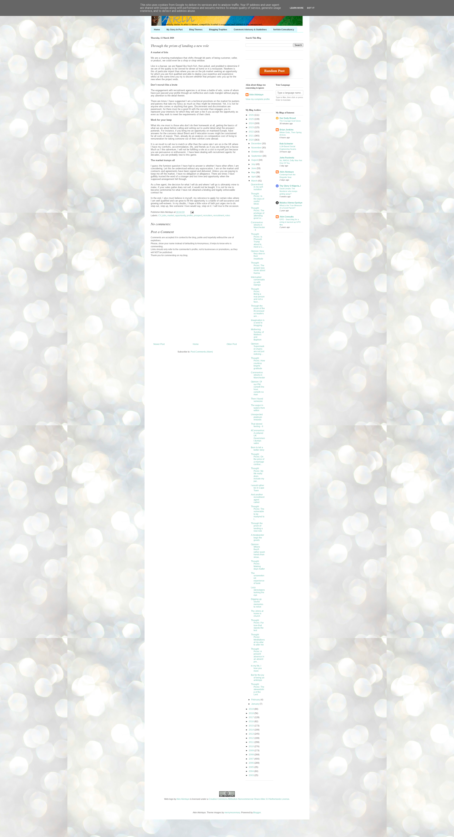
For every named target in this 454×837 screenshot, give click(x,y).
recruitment (218, 215)
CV (159, 215)
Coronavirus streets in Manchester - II (258, 226)
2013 (251, 734)
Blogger (257, 812)
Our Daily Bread (287, 118)
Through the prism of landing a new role (180, 45)
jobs (164, 215)
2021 (251, 136)
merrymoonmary (232, 812)
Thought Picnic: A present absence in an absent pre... (257, 655)
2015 (251, 725)
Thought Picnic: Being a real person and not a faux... (258, 295)
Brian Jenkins (286, 129)
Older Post (232, 344)
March (254, 181)
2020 (251, 140)
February (256, 699)
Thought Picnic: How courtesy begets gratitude (258, 363)
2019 (251, 709)
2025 (251, 119)
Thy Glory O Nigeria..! (290, 186)
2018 (251, 713)
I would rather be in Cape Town (257, 488)
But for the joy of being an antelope (257, 677)
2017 (251, 717)
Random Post (274, 71)
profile (190, 215)
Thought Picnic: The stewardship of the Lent (257, 689)
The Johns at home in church (257, 613)
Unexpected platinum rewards (257, 417)
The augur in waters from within (258, 408)
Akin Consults (286, 216)
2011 (251, 742)
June (254, 168)
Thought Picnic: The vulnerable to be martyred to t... (257, 512)
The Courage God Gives (290, 121)
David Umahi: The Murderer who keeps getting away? (288, 191)
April (253, 176)
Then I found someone (257, 399)
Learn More (296, 8)
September (256, 156)
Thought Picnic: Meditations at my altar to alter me (258, 639)
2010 (251, 746)
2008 (251, 754)
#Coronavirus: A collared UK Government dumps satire (258, 436)
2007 (251, 759)
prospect (198, 215)
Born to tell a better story (257, 448)
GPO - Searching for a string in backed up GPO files (290, 222)
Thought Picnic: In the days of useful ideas (257, 198)
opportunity (180, 215)
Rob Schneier (286, 143)
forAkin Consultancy (283, 29)
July (253, 164)
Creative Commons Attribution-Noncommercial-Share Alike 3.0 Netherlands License (249, 799)
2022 (251, 131)
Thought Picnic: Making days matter (258, 565)
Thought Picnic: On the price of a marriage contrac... (257, 459)
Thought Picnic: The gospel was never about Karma (258, 268)
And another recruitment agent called (257, 498)
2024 (251, 123)
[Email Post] (191, 212)
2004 (251, 771)
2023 (251, 127)
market (170, 215)
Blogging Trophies (218, 29)
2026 (251, 115)
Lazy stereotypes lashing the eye (258, 591)
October (255, 151)
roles (227, 215)
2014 (251, 730)
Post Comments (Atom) (202, 352)
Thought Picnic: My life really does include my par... (257, 474)
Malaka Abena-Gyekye (290, 202)
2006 (251, 763)
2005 (251, 767)
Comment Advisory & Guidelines (250, 29)
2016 (251, 721)
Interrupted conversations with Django (258, 281)
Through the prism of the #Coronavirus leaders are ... (258, 311)
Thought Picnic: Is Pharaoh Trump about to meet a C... (257, 240)
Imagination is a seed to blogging (257, 323)
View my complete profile (258, 99)
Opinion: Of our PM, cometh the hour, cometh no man (257, 388)
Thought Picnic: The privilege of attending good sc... (257, 213)
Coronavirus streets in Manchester (258, 375)
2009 (251, 750)
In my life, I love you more (256, 668)
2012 (251, 738)
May (253, 172)
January (255, 704)
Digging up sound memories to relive (257, 603)
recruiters (207, 215)
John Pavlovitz (286, 157)
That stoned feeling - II (257, 425)
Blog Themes (196, 29)
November (256, 147)
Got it (311, 8)
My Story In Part (175, 29)
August (255, 160)
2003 (251, 775)
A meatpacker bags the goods (257, 537)
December (256, 143)
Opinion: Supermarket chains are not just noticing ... (257, 349)
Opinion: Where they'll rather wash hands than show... (258, 550)
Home (157, 29)
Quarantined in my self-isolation (257, 187)
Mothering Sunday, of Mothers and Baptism (257, 334)
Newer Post (159, 344)
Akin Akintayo (256, 94)
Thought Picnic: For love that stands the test (257, 625)
